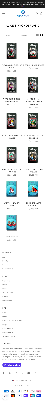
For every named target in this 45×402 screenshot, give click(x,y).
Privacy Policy (7, 328)
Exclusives (6, 265)
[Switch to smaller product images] (41, 35)
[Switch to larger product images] (37, 35)
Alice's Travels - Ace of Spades (12, 136)
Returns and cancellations (12, 321)
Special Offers (7, 269)
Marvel (4, 285)
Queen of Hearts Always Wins (33, 204)
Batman (5, 297)
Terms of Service (8, 336)
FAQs (4, 324)
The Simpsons (7, 293)
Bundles (5, 261)
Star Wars (6, 281)
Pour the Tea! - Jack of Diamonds (33, 136)
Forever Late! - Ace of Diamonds (11, 170)
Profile (4, 313)
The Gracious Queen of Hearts (12, 66)
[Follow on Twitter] (10, 373)
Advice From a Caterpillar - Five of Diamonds (33, 101)
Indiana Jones (7, 301)
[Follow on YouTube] (28, 373)
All (3, 257)
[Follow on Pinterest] (22, 373)
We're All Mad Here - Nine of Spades (12, 100)
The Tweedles (12, 237)
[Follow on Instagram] (16, 373)
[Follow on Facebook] (3, 373)
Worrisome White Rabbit (12, 204)
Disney (4, 289)
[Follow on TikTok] (35, 373)
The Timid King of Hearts (33, 65)
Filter (8, 35)
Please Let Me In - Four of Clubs (33, 170)
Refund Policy (7, 332)
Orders (5, 316)
